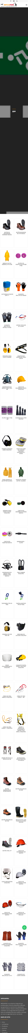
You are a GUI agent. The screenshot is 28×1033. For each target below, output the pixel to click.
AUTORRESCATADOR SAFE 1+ (7, 294)
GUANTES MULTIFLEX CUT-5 (7, 975)
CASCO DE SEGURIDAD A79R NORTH (21, 883)
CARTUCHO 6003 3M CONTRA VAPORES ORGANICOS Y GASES (21, 451)
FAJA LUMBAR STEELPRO (21, 573)
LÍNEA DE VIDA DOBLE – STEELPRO (7, 727)
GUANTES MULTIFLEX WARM (21, 294)
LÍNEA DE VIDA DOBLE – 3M (21, 696)
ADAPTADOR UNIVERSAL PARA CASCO (21, 357)
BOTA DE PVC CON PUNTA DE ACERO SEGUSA (21, 821)
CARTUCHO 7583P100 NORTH (7, 542)
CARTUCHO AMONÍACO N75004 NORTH (21, 512)
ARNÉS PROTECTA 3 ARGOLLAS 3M (7, 758)
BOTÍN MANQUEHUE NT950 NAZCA (7, 790)
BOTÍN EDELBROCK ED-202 (21, 789)
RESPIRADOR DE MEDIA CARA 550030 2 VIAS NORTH (7, 574)
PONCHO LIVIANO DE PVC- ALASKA (21, 480)
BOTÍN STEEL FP (7, 851)
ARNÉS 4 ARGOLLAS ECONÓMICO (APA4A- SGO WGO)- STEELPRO (21, 729)
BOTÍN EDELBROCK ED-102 (7, 820)
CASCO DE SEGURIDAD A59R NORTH (7, 914)
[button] (26, 5)
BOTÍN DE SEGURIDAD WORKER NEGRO (7, 234)
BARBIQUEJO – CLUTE (21, 542)
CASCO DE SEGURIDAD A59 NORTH (21, 852)
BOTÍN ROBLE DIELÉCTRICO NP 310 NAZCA (21, 759)
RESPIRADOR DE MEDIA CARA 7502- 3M (7, 388)
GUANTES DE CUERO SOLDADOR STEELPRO (7, 945)
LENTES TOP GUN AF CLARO (21, 325)
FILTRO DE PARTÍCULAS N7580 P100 (21, 264)
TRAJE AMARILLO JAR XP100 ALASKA (7, 480)
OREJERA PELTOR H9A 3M (7, 635)
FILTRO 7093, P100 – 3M (7, 418)
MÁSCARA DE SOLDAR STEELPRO (21, 635)
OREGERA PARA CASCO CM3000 (7, 356)
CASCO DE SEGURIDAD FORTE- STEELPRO (21, 388)
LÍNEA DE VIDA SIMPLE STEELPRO (7, 696)
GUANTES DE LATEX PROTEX (21, 418)
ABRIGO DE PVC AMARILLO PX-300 (7, 263)
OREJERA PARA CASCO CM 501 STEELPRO (7, 512)
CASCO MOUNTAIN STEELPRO (7, 882)
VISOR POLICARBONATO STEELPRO (7, 666)
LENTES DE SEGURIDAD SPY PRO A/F (21, 914)
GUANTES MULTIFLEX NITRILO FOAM (7, 326)
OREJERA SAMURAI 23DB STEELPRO (7, 449)
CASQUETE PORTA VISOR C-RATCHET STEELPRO (21, 666)
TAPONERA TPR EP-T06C (7, 604)
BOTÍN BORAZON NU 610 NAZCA (21, 233)
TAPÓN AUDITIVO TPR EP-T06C (21, 604)
